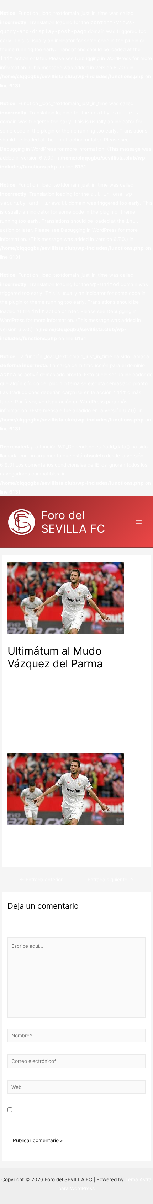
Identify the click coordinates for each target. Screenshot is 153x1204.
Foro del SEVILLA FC (73, 522)
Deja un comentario (29, 675)
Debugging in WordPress (103, 58)
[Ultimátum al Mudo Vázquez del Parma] (65, 788)
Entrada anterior (41, 879)
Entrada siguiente (110, 879)
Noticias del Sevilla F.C (83, 675)
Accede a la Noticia (29, 855)
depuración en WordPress (75, 401)
